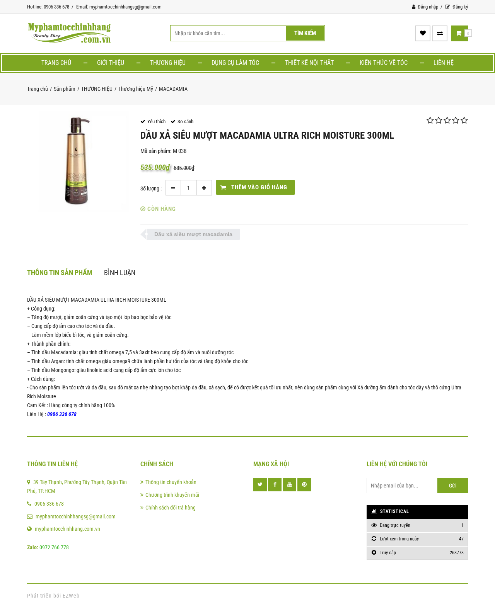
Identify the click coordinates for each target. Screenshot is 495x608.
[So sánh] (439, 33)
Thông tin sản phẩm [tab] (59, 272)
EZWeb (71, 596)
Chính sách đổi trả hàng (170, 507)
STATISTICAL (394, 511)
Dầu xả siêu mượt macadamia (193, 234)
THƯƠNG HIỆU (168, 62)
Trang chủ (56, 62)
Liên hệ (444, 62)
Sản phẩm (64, 89)
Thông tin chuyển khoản (170, 482)
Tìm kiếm (305, 33)
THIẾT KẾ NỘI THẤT (309, 62)
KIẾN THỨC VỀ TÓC (384, 62)
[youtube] (289, 484)
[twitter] (260, 484)
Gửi (452, 485)
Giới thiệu (110, 62)
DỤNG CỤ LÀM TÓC (235, 62)
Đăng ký (459, 7)
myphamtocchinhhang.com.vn (67, 529)
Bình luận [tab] (119, 272)
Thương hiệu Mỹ (135, 89)
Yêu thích (156, 121)
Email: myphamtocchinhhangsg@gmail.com (119, 7)
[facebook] (275, 484)
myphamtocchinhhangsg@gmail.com (76, 516)
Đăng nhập (427, 7)
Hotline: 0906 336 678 (48, 7)
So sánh (185, 121)
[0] (458, 33)
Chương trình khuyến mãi (172, 495)
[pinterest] (304, 484)
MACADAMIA (173, 89)
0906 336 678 (49, 504)
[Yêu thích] (422, 33)
